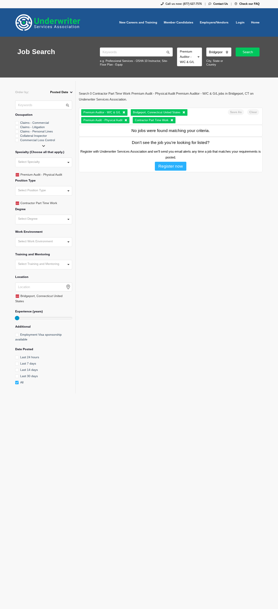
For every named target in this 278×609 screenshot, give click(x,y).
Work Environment (29, 231)
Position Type (25, 180)
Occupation (24, 114)
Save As (236, 112)
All (21, 382)
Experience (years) (29, 311)
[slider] (17, 318)
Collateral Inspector (33, 135)
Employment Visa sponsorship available (38, 337)
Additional (23, 326)
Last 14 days (29, 369)
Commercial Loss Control (37, 140)
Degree (20, 209)
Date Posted (24, 349)
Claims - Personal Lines (36, 131)
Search (248, 52)
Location (21, 277)
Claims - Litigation (32, 127)
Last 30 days (29, 376)
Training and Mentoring (32, 254)
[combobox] (189, 57)
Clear (253, 112)
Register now (170, 166)
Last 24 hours (29, 357)
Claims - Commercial (34, 122)
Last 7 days (28, 363)
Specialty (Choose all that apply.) (39, 152)
